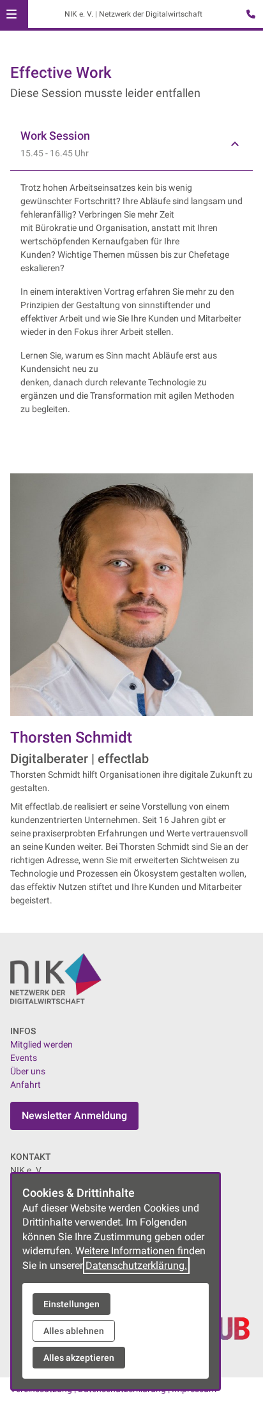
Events (23, 1058)
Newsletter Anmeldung (74, 1115)
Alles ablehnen (73, 1331)
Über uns (27, 1071)
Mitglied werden (41, 1044)
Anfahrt (25, 1084)
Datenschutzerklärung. (136, 1265)
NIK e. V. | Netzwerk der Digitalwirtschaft (133, 14)
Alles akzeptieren (78, 1358)
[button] (11, 14)
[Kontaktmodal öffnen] (247, 15)
